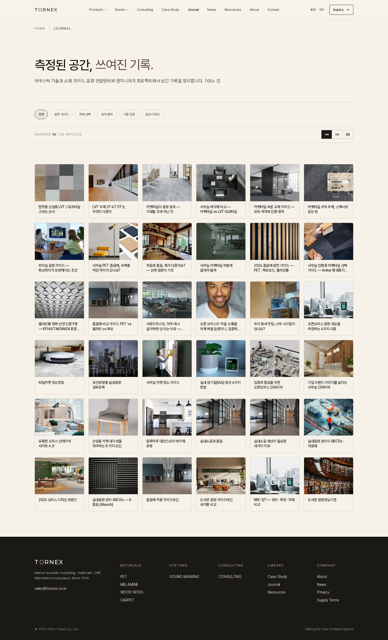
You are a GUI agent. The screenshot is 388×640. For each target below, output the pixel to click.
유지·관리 (107, 114)
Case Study (170, 10)
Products (96, 10)
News (211, 10)
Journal (193, 10)
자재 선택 (85, 114)
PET (123, 576)
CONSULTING (230, 576)
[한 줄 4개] (337, 134)
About (254, 10)
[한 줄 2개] (348, 134)
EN (322, 10)
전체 (41, 114)
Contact (273, 10)
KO (313, 10)
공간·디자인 (152, 114)
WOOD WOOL (132, 592)
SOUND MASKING (184, 576)
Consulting (145, 10)
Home (40, 28)
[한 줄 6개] (326, 134)
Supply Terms (328, 600)
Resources (233, 10)
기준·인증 (129, 114)
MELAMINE (129, 584)
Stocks (120, 10)
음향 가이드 (61, 114)
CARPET (127, 600)
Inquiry (341, 10)
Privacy (323, 592)
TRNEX (46, 9)
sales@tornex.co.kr (51, 588)
